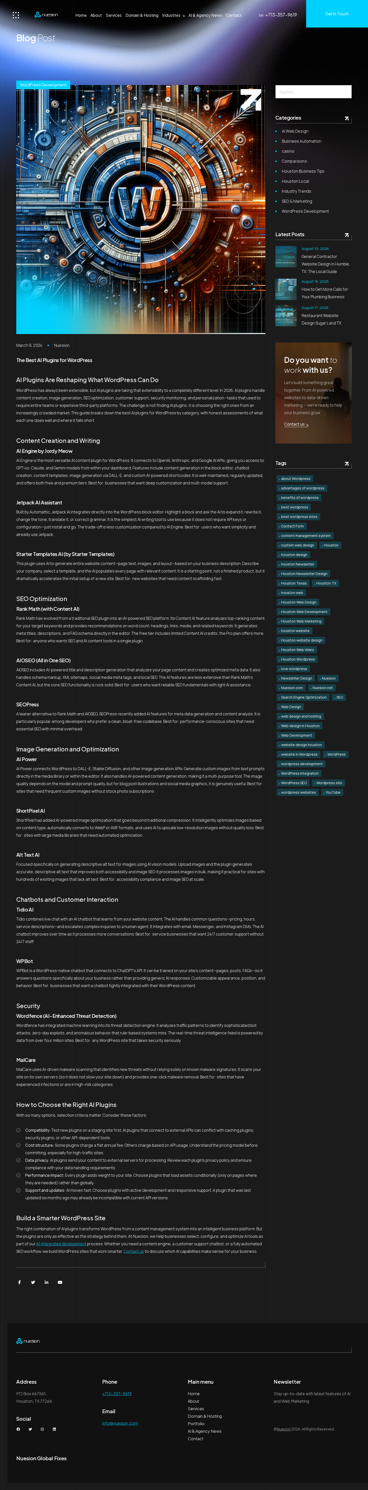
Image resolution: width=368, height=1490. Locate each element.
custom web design (297, 545)
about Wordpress (295, 478)
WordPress (336, 754)
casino (288, 151)
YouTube (333, 792)
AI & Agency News (205, 15)
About (96, 15)
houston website (295, 630)
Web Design (291, 706)
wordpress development (302, 763)
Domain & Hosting (141, 15)
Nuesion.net (323, 687)
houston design (294, 554)
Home (81, 15)
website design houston (301, 744)
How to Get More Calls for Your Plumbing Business (325, 293)
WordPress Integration (300, 773)
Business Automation (301, 141)
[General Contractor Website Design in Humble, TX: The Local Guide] (286, 256)
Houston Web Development (304, 611)
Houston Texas (294, 583)
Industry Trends (296, 191)
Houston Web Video (297, 649)
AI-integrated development (61, 1244)
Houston (331, 545)
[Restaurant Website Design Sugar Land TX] (286, 315)
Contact (234, 15)
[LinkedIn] (46, 1282)
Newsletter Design (296, 678)
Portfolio (196, 1423)
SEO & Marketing (297, 201)
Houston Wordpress (298, 659)
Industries (171, 15)
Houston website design (301, 640)
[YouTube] (60, 1282)
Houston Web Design (298, 602)
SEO (339, 697)
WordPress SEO (294, 782)
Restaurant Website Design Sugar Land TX (321, 319)
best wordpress (294, 507)
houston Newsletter (297, 564)
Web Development (296, 735)
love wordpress (294, 668)
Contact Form (292, 526)
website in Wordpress (299, 754)
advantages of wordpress (302, 488)
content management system (306, 535)
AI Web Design (295, 131)
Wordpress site (329, 782)
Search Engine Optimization (304, 697)
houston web (292, 592)
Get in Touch (337, 14)
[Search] (345, 91)
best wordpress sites (299, 516)
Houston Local (295, 181)
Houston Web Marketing (301, 621)
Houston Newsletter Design (304, 573)
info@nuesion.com (120, 1423)
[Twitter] (33, 1282)
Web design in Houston (300, 725)
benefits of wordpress (300, 497)
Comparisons (294, 161)
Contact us (134, 1251)
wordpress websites (298, 792)
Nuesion (62, 345)
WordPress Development (43, 85)
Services (114, 15)
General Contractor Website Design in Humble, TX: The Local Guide (326, 264)
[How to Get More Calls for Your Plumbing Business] (286, 289)
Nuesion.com (292, 687)
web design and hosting (301, 716)
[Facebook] (19, 1282)
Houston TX (326, 583)
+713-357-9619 (281, 15)
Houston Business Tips (303, 171)
